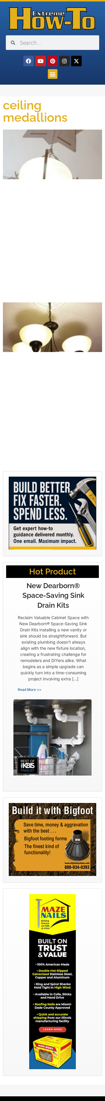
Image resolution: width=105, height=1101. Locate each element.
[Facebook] (28, 61)
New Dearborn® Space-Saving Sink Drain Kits (53, 595)
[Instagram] (64, 61)
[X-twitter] (76, 61)
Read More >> (29, 689)
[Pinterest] (52, 61)
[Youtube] (40, 61)
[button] (52, 74)
